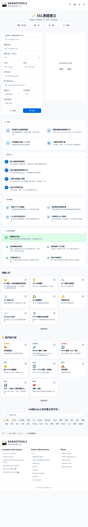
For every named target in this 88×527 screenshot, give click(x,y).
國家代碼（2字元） (11, 54)
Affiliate (35, 476)
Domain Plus (67, 463)
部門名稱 (7, 72)
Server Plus (66, 460)
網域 (6, 424)
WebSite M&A (38, 457)
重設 (14, 110)
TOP (3, 433)
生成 (41, 424)
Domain (35, 470)
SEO (34, 420)
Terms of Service (9, 453)
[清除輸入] (39, 58)
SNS (46, 424)
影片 (12, 424)
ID (33, 453)
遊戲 (74, 424)
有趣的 (81, 424)
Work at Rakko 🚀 (9, 469)
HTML (55, 420)
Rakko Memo (67, 467)
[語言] (75, 4)
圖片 (77, 420)
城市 (25, 63)
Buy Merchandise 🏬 (11, 472)
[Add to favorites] (25, 279)
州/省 (6, 63)
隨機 (83, 420)
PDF (17, 424)
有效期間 (26, 90)
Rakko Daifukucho (69, 457)
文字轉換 (21, 420)
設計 (72, 420)
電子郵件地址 (8, 81)
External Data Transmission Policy (13, 461)
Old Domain (37, 480)
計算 (22, 424)
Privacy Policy (8, 457)
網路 (28, 420)
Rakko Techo (66, 453)
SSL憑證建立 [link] (31, 433)
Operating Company (11, 465)
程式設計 (47, 420)
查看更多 (44, 329)
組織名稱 (7, 44)
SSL (69, 424)
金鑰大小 (7, 90)
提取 (51, 424)
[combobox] (13, 94)
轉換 (61, 420)
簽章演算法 (8, 99)
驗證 (57, 424)
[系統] (79, 4)
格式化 (63, 424)
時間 (66, 420)
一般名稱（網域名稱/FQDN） (14, 35)
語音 (28, 424)
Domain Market (38, 473)
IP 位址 (34, 424)
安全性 (40, 420)
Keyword (36, 463)
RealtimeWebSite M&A (41, 460)
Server (35, 467)
